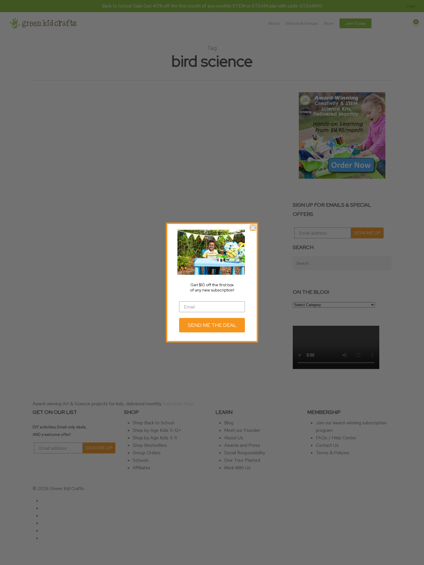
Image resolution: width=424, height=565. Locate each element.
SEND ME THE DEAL (212, 325)
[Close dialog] (253, 228)
